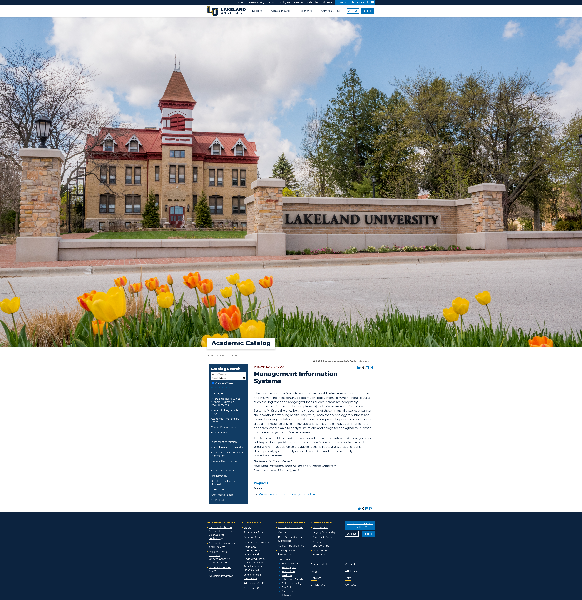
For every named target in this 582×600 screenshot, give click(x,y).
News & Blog (256, 2)
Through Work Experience (287, 552)
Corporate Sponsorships (321, 544)
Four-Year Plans (220, 432)
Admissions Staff (254, 583)
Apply (247, 527)
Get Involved (320, 527)
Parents (298, 2)
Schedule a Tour (253, 532)
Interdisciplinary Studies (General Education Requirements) (225, 402)
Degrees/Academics (221, 522)
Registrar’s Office (254, 588)
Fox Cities (287, 587)
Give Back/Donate (323, 537)
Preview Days (252, 537)
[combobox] (342, 361)
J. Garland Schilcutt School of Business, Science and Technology (220, 533)
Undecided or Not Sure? (220, 569)
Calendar (312, 2)
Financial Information (224, 461)
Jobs (271, 2)
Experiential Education (257, 542)
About (242, 2)
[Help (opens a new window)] (371, 367)
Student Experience (291, 522)
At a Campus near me (291, 546)
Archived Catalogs (222, 495)
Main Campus (290, 563)
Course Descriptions (223, 427)
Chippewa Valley (292, 583)
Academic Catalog (227, 355)
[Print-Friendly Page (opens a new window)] (367, 367)
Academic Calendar (223, 471)
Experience (306, 11)
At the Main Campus (290, 527)
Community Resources (320, 552)
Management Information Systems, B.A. (287, 494)
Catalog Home (220, 393)
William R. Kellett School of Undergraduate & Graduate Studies (219, 557)
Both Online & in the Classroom (290, 539)
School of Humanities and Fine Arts (222, 545)
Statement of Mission (224, 442)
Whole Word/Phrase (224, 383)
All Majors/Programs (221, 576)
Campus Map (219, 489)
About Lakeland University (227, 447)
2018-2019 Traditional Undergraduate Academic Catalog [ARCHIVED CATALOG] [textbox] (343, 361)
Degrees (257, 11)
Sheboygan (289, 567)
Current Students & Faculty (353, 2)
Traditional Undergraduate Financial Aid (253, 550)
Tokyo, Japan (289, 595)
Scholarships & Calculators (252, 577)
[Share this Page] (363, 367)
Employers (283, 2)
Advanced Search (222, 387)
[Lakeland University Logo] (226, 10)
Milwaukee (288, 571)
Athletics (327, 2)
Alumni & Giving (330, 11)
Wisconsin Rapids (292, 579)
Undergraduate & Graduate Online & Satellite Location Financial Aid (255, 564)
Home (210, 355)
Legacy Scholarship (324, 532)
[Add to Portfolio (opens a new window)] (359, 367)
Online (282, 532)
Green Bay (288, 591)
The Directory (219, 476)
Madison (287, 575)
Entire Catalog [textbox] (219, 374)
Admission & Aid (280, 11)
